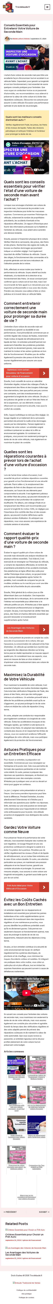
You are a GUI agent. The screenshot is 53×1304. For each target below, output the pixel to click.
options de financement (31, 1240)
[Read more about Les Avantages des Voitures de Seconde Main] (26, 1247)
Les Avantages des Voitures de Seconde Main (22, 1253)
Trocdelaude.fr (22, 7)
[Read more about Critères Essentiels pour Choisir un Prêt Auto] (26, 1230)
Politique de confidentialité (26, 1290)
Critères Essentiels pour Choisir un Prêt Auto (24, 1235)
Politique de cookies (26, 1297)
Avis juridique (27, 1294)
